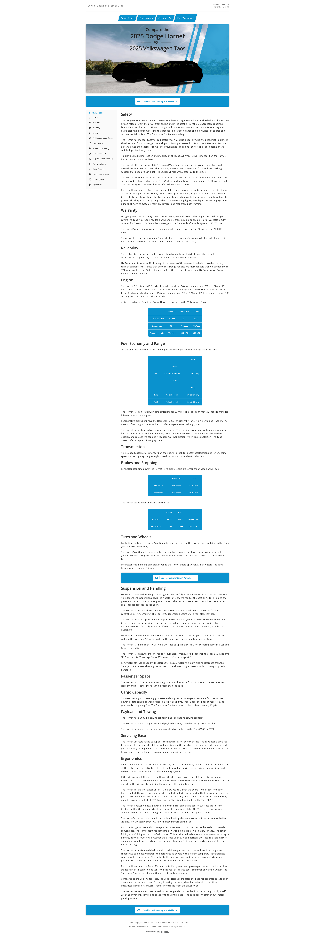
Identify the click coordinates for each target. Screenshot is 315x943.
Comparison (97, 113)
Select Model (146, 17)
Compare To (165, 17)
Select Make (127, 17)
